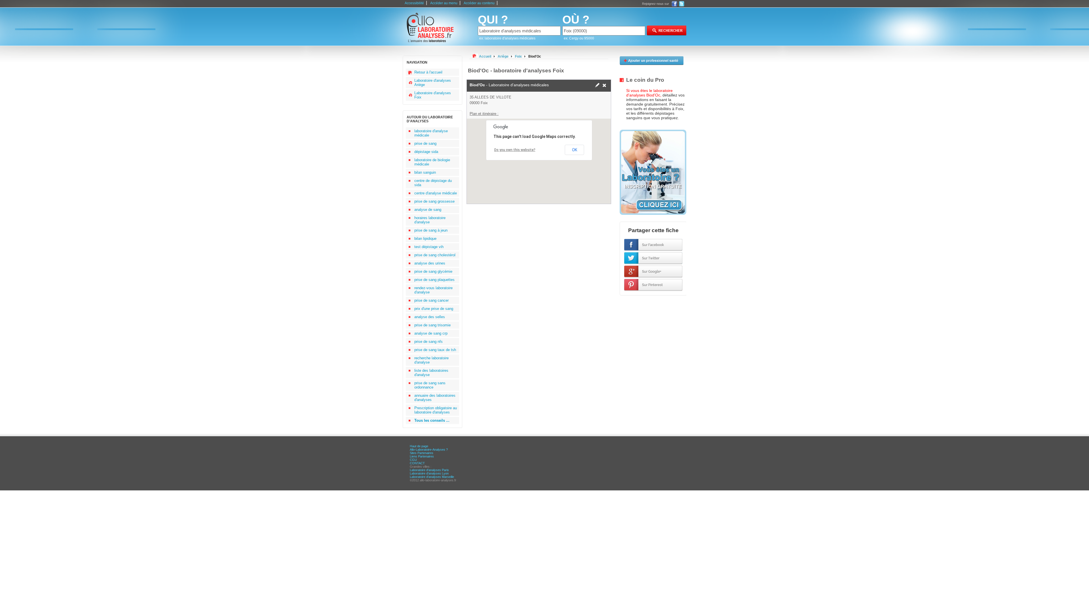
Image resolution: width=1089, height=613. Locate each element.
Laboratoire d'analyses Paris (429, 470)
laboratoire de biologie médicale (432, 162)
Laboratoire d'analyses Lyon (429, 473)
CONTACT (417, 463)
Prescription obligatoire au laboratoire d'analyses (435, 410)
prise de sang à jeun (431, 230)
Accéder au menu (443, 3)
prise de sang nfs (428, 341)
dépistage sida (426, 152)
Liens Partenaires (422, 456)
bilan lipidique (425, 238)
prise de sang (425, 143)
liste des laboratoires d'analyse (431, 372)
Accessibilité (414, 3)
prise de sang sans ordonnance (430, 385)
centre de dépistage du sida (433, 183)
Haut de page (419, 446)
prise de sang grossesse (434, 201)
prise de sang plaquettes (434, 280)
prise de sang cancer (431, 300)
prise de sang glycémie (433, 271)
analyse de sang (427, 209)
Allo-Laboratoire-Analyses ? (429, 449)
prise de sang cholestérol (434, 255)
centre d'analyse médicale (435, 193)
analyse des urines (429, 263)
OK (574, 150)
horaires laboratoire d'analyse (430, 220)
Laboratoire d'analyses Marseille (432, 476)
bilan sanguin (425, 172)
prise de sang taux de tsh (435, 350)
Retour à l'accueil (428, 72)
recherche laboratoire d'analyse (431, 360)
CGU (413, 459)
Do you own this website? (514, 150)
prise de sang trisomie (432, 325)
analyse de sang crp (431, 333)
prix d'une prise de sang (433, 308)
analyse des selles (429, 317)
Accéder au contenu (479, 3)
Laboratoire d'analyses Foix (432, 95)
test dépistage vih (429, 247)
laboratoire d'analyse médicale (431, 133)
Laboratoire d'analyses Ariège (432, 82)
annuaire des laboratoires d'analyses (434, 397)
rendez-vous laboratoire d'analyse (433, 290)
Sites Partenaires (421, 453)
